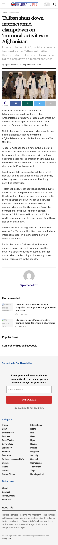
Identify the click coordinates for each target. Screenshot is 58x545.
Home (4, 13)
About (5, 488)
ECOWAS (6, 451)
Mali (32, 433)
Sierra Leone (36, 463)
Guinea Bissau (8, 474)
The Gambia (35, 467)
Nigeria (33, 444)
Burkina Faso (8, 433)
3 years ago (22, 327)
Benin (4, 429)
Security (34, 455)
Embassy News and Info (13, 459)
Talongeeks (6, 539)
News (32, 436)
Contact (6, 492)
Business (6, 436)
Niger (32, 440)
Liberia (33, 429)
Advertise (6, 499)
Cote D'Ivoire (8, 440)
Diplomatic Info (11, 65)
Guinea (5, 470)
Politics (33, 448)
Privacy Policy (8, 496)
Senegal (34, 459)
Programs (34, 451)
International (14, 13)
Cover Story (7, 444)
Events (5, 463)
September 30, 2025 (32, 65)
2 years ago (22, 314)
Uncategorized (37, 474)
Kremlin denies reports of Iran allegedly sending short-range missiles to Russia (35, 307)
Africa (5, 425)
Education (6, 455)
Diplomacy (7, 448)
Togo (32, 470)
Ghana (5, 467)
